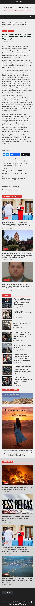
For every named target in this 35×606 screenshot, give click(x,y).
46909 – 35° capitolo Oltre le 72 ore (7, 325)
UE (20, 165)
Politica (6, 483)
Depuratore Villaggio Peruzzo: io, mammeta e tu (14, 179)
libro (17, 165)
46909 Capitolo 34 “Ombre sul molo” (7, 348)
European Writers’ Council (17, 161)
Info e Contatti (8, 593)
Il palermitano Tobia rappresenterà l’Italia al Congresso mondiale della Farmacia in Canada (17, 504)
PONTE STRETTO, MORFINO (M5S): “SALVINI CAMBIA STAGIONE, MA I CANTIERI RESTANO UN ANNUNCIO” (17, 566)
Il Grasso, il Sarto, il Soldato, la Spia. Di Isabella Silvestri (7, 314)
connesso (13, 190)
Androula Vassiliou (12, 159)
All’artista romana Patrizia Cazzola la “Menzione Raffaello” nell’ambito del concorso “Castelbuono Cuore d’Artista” (17, 209)
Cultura (5, 31)
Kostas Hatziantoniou (9, 165)
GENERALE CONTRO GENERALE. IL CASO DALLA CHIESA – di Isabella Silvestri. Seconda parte (7, 359)
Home (4, 23)
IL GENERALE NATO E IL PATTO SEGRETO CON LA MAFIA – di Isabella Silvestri (7, 337)
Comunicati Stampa (9, 512)
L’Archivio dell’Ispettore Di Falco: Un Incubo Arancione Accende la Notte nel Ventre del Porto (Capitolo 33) (7, 370)
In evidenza (11, 31)
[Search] (30, 17)
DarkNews (12, 604)
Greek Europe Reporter (21, 163)
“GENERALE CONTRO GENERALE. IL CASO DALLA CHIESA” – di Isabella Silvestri (7, 381)
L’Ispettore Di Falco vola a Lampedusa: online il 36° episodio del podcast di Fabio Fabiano (7, 303)
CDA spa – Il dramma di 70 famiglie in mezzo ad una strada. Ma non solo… (15, 171)
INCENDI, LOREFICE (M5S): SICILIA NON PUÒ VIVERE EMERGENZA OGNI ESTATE (17, 475)
